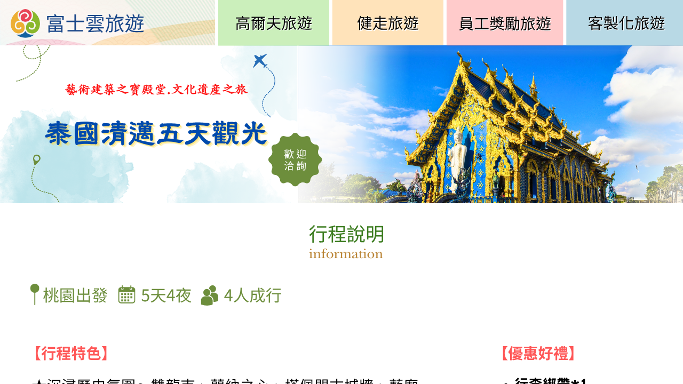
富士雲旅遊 (94, 25)
